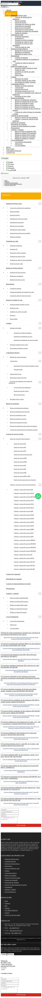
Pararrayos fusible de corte (14, 300)
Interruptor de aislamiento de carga (23, 336)
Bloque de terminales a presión (18, 419)
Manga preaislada (14, 211)
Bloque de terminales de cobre (18, 415)
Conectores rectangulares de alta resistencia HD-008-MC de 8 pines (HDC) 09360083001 (21, 782)
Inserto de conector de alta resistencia (20, 439)
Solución (7, 908)
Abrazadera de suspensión (17, 222)
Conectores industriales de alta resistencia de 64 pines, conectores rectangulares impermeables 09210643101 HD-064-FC (21, 683)
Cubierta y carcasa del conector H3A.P (24, 493)
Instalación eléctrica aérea (14, 203)
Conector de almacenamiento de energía (23, 126)
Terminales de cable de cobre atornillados (23, 44)
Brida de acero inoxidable (17, 226)
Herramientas (10, 284)
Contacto (7, 913)
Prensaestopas (10, 588)
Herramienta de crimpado (14, 579)
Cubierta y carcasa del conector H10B (24, 515)
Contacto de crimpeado (13, 574)
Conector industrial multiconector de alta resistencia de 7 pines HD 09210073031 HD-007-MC (21, 803)
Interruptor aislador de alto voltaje (19, 344)
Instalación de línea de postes (17, 272)
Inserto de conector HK (20, 469)
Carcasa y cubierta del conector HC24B (24, 569)
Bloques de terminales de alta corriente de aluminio (26, 109)
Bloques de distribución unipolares (19, 408)
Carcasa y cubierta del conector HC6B (24, 558)
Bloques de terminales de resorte (18, 422)
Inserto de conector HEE (20, 458)
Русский (11, 164)
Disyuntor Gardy (18, 369)
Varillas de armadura (15, 237)
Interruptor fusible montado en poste (19, 304)
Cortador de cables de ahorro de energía (23, 63)
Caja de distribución (12, 617)
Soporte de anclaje (15, 215)
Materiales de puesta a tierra (23, 54)
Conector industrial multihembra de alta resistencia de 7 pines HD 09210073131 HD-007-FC (21, 792)
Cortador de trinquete (15, 288)
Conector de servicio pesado (19, 154)
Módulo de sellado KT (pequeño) (19, 608)
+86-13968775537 (17, 2)
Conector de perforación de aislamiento (22, 18)
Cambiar (8, 323)
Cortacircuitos (13, 361)
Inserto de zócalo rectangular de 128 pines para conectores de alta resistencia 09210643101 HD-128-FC (21, 638)
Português (11, 168)
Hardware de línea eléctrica (14, 268)
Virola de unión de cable (16, 263)
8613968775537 (6, 962)
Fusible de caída (14, 308)
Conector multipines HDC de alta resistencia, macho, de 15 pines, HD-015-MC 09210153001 (21, 760)
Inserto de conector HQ (20, 465)
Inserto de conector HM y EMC (22, 476)
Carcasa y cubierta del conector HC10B (24, 562)
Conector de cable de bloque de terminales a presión (27, 113)
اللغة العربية (12, 170)
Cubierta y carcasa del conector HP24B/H (25, 551)
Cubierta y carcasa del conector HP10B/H (25, 543)
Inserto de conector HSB (20, 461)
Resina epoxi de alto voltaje (21, 391)
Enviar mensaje (21, 825)
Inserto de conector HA (20, 443)
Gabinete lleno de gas (15, 374)
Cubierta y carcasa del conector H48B (24, 529)
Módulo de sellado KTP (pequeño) (19, 601)
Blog (6, 906)
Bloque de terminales (12, 404)
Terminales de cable (12, 241)
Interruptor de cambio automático (23, 333)
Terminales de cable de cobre (17, 256)
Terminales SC (14, 249)
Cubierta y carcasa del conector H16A (24, 504)
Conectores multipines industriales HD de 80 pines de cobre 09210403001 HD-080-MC (21, 670)
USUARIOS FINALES (11, 910)
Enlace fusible (19, 75)
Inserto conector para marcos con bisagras (25, 480)
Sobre (6, 901)
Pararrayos (12, 315)
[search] (19, 4)
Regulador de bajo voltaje (17, 399)
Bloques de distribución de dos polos (20, 411)
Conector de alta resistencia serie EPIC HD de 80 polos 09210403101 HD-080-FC (21, 660)
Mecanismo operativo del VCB (18, 377)
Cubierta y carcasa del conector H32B (24, 525)
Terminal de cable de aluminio (18, 253)
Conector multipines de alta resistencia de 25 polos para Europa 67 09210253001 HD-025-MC (21, 738)
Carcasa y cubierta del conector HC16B (24, 565)
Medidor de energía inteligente (18, 357)
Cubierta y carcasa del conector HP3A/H (24, 497)
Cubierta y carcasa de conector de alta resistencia (25, 120)
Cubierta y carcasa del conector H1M (23, 533)
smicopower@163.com (6, 2)
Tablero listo (13, 625)
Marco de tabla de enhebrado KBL (19, 598)
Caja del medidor (20, 145)
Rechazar (10, 954)
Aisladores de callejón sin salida (24, 72)
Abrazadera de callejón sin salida (18, 219)
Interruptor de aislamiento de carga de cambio (26, 340)
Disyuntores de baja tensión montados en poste (26, 366)
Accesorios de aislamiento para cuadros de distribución (27, 93)
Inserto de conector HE (20, 447)
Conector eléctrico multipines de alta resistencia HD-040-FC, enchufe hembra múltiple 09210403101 (21, 705)
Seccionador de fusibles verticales (19, 348)
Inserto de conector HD (20, 451)
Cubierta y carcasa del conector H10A (24, 500)
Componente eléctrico (13, 353)
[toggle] (8, 7)
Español (5, 158)
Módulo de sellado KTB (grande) (18, 605)
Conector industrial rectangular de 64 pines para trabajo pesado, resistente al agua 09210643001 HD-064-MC (21, 694)
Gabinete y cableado (12, 593)
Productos (7, 903)
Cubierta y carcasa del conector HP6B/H (24, 540)
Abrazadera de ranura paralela (18, 229)
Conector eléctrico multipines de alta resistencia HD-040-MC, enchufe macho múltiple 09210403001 (21, 716)
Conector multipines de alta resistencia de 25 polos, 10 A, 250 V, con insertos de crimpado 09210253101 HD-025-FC (21, 727)
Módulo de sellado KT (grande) (18, 612)
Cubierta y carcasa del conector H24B (24, 522)
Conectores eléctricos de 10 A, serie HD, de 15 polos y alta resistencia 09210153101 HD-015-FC (21, 749)
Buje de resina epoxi (19, 394)
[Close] (1, 977)
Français (10, 166)
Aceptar (4, 954)
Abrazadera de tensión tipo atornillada (20, 233)
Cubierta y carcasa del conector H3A (23, 489)
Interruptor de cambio (15, 328)
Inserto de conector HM (20, 472)
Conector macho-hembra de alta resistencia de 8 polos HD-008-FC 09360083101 (21, 771)
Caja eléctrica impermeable (17, 621)
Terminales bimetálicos (16, 245)
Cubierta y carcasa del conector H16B (24, 518)
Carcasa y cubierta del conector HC (23, 554)
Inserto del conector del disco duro (23, 454)
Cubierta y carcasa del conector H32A (24, 507)
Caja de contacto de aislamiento (22, 387)
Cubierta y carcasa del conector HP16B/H (25, 547)
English (10, 162)
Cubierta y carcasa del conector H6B (23, 511)
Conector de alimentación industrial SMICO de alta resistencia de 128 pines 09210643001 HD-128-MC (21, 649)
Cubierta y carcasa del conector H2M (23, 536)
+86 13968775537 (14, 928)
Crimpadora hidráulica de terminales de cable (26, 60)
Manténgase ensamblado (16, 276)
